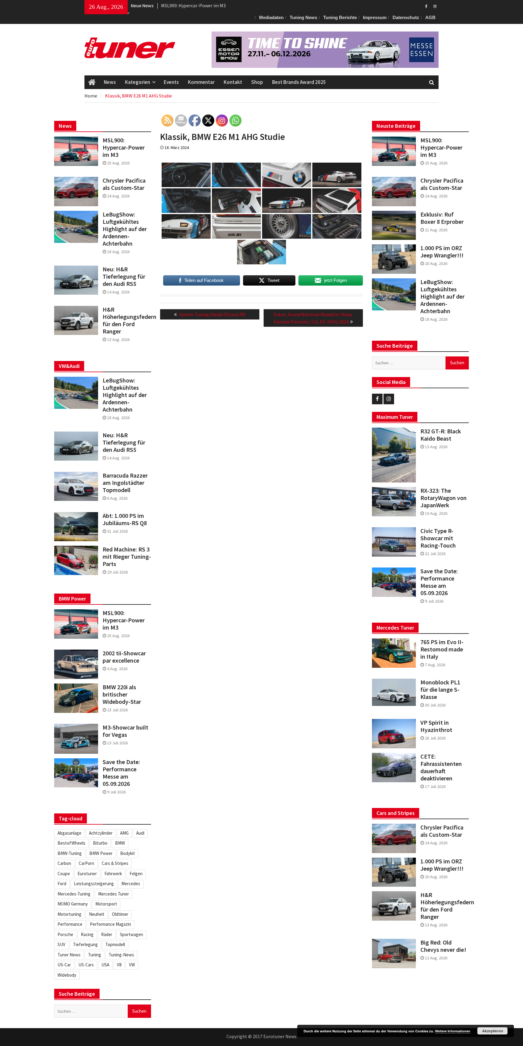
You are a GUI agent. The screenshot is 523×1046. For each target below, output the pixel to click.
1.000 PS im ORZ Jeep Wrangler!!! (441, 251)
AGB (430, 17)
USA (105, 965)
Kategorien (137, 82)
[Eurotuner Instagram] (435, 6)
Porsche (65, 934)
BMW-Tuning (70, 853)
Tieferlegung (85, 944)
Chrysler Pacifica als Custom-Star (195, 5)
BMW (120, 843)
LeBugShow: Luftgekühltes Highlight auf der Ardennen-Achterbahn (442, 296)
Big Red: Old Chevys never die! (443, 946)
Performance (70, 924)
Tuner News (69, 955)
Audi (140, 833)
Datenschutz (406, 17)
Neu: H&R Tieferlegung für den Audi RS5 (124, 276)
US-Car (64, 965)
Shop (257, 82)
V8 (119, 965)
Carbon (64, 863)
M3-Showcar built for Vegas (125, 731)
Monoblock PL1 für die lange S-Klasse (440, 689)
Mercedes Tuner (113, 894)
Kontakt (233, 82)
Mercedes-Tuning (74, 894)
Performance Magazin (110, 924)
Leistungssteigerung (94, 883)
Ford (62, 883)
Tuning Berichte (340, 17)
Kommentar (201, 82)
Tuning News (303, 17)
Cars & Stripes (115, 863)
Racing (87, 934)
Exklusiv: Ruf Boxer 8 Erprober (442, 218)
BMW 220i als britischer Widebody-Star (122, 694)
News (110, 82)
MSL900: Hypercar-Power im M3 (441, 147)
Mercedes (130, 883)
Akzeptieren (492, 1031)
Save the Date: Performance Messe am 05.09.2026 (439, 582)
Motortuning (69, 914)
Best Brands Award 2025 (299, 82)
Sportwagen (131, 934)
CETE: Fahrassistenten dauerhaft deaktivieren (441, 767)
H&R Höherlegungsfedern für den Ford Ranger (444, 905)
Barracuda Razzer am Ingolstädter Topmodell (125, 483)
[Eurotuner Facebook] (426, 6)
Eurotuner (87, 873)
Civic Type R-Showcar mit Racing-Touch (438, 538)
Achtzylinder (101, 833)
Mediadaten (271, 17)
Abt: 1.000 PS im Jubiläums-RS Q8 (125, 519)
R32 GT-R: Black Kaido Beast (440, 435)
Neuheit (96, 914)
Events (171, 82)
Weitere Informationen (452, 1031)
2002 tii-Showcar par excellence (124, 657)
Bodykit (127, 853)
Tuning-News (121, 955)
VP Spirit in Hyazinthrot (436, 726)
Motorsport (106, 904)
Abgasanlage (69, 833)
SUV (61, 944)
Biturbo (100, 843)
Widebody (67, 975)
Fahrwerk (113, 873)
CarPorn (86, 863)
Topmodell (115, 944)
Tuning (94, 955)
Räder (106, 934)
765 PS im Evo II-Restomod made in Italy (441, 649)
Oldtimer (120, 914)
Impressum (374, 17)
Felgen (136, 873)
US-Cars (86, 965)
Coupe (64, 873)
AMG (124, 833)
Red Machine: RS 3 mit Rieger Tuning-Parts (127, 557)
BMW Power (101, 853)
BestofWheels (71, 843)
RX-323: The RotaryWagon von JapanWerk (443, 498)
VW (132, 965)
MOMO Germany (73, 904)
